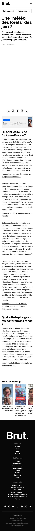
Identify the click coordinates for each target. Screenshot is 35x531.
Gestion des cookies (17, 525)
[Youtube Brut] (13, 506)
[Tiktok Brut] (5, 506)
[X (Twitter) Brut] (26, 506)
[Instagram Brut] (9, 506)
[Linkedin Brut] (30, 506)
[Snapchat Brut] (17, 506)
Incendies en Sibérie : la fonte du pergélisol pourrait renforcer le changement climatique (14, 306)
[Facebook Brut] (22, 506)
